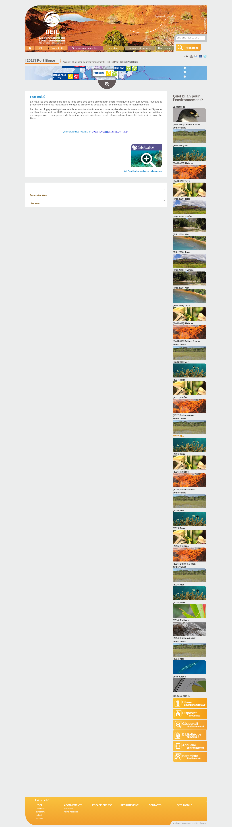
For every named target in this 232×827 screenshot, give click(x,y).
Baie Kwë (119, 68)
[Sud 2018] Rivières (183, 323)
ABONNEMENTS (73, 805)
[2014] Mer (178, 659)
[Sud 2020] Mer (180, 145)
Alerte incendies (71, 812)
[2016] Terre (179, 454)
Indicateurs (113, 48)
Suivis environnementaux (85, 48)
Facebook (40, 809)
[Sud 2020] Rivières (183, 163)
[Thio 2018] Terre (181, 252)
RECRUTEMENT (129, 805)
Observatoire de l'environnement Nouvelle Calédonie (53, 27)
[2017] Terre (179, 380)
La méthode (179, 107)
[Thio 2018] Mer (181, 288)
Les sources (179, 676)
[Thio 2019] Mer (181, 234)
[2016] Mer (178, 510)
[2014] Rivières (181, 620)
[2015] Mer (178, 584)
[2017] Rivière (180, 397)
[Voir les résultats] (189, 121)
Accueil (66, 62)
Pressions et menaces (139, 48)
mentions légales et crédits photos (189, 823)
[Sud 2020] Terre (181, 181)
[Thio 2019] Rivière (182, 216)
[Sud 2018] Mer (180, 362)
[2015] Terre (179, 528)
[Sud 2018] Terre (181, 305)
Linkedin (39, 815)
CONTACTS (155, 805)
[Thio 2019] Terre (181, 199)
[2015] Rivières (181, 546)
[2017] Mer (112, 62)
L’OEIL (41, 48)
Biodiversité (164, 48)
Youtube (39, 818)
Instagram (40, 812)
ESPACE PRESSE (102, 805)
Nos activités (58, 48)
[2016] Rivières (181, 472)
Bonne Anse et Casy (59, 76)
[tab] (96, 193)
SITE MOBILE (184, 805)
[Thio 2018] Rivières (183, 270)
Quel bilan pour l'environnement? (88, 62)
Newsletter (68, 809)
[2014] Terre (179, 602)
